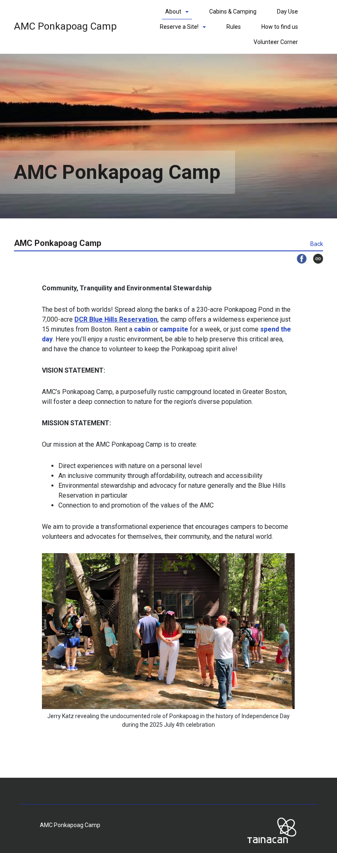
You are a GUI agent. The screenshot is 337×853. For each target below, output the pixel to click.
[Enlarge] (284, 564)
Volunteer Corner (276, 42)
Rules (233, 26)
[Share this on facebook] (298, 259)
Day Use (287, 11)
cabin (142, 329)
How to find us (279, 26)
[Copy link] (315, 259)
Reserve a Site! (179, 26)
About (173, 11)
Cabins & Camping (232, 11)
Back (316, 244)
